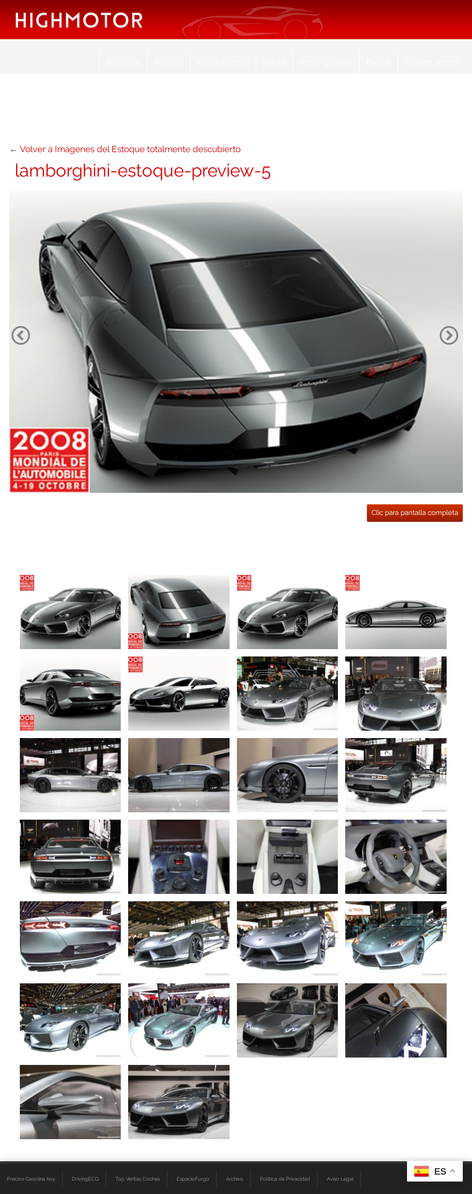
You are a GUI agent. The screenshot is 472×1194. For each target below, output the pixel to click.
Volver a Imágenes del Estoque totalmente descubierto (130, 149)
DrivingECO (85, 1179)
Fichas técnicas (223, 62)
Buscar (378, 62)
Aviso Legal (340, 1179)
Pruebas (168, 62)
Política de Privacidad (285, 1179)
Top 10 (274, 62)
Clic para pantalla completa (415, 512)
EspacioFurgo (193, 1179)
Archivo (234, 1179)
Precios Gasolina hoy (31, 1179)
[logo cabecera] (79, 20)
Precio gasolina (326, 62)
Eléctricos (123, 62)
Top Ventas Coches (137, 1179)
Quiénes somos (431, 62)
